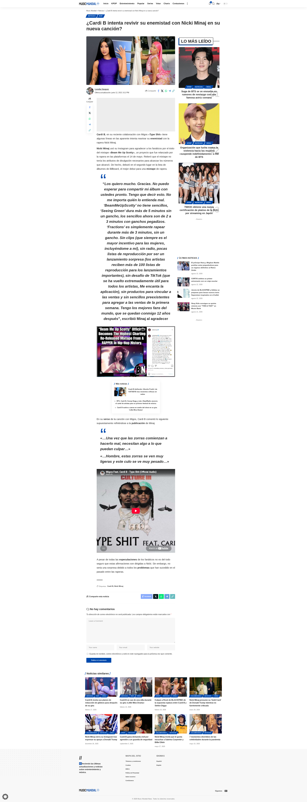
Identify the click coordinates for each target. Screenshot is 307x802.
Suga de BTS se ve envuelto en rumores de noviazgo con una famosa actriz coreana (199, 94)
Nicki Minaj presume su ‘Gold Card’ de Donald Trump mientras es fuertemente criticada (205, 703)
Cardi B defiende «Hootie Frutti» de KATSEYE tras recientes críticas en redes (142, 391)
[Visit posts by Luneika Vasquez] (90, 90)
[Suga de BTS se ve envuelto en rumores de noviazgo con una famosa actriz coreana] (199, 67)
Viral (208, 87)
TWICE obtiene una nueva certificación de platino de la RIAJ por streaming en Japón (199, 210)
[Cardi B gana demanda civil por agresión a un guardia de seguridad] (136, 724)
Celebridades (196, 696)
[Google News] (226, 791)
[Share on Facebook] (158, 91)
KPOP (189, 87)
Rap (101, 16)
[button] (187, 3)
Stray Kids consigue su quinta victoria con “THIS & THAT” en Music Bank (203, 305)
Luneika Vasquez (102, 89)
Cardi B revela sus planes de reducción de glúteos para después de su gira (101, 703)
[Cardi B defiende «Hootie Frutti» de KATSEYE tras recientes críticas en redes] (120, 391)
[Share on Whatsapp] (166, 91)
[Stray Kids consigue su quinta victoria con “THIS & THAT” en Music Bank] (183, 306)
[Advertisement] (136, 114)
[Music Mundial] (89, 3)
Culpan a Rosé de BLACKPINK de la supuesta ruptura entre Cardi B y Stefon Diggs (170, 703)
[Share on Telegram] (169, 91)
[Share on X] (162, 91)
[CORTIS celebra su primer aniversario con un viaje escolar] (183, 281)
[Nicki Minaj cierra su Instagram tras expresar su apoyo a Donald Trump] (101, 724)
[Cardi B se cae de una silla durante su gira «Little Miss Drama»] (136, 687)
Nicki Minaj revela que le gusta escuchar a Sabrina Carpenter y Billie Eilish (169, 739)
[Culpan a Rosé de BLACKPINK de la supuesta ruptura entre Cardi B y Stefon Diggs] (171, 687)
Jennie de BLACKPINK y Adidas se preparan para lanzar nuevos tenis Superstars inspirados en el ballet (205, 292)
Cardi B (110, 586)
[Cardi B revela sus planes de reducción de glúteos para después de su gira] (101, 687)
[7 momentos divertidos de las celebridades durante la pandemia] (205, 724)
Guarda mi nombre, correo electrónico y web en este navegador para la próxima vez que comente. (130, 654)
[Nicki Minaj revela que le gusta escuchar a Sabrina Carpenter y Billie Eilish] (171, 724)
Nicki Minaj (118, 586)
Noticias (92, 16)
